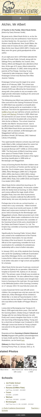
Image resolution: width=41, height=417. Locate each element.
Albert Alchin (4, 369)
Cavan (4, 114)
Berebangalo (11, 402)
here (22, 340)
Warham (13, 114)
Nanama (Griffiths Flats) (15, 388)
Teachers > (35, 408)
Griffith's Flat (6, 112)
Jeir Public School (13, 383)
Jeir (16, 112)
